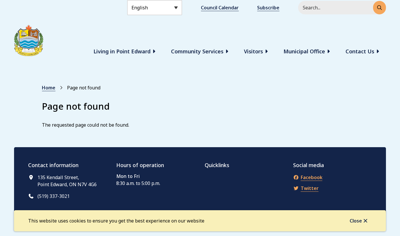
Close (356, 221)
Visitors (253, 51)
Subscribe (268, 7)
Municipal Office (304, 51)
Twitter (310, 188)
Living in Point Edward (122, 51)
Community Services (197, 51)
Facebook (311, 177)
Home (48, 87)
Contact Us (360, 51)
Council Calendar (220, 7)
